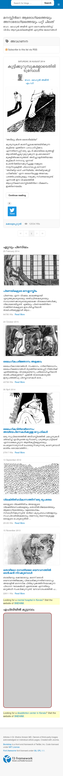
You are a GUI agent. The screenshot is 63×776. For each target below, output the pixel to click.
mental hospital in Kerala (29, 599)
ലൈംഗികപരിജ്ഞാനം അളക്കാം (22, 361)
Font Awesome (9, 750)
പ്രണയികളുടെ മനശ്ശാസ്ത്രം (20, 291)
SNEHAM (19, 603)
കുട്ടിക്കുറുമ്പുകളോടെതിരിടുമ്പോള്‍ (32, 68)
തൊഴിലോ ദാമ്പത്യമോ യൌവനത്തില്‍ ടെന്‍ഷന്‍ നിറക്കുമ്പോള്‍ (27, 571)
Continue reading (17, 195)
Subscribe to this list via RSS (22, 49)
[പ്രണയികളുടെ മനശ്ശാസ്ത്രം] (31, 270)
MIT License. (14, 747)
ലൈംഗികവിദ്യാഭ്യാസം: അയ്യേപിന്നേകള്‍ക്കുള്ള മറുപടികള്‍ (25, 430)
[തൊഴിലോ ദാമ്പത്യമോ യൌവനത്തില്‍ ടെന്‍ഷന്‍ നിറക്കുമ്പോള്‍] (31, 549)
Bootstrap (7, 744)
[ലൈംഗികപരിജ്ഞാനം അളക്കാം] (31, 341)
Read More (20, 314)
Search (47, 2)
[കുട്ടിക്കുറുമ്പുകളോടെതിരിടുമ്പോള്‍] (31, 111)
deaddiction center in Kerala (31, 712)
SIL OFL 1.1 (39, 750)
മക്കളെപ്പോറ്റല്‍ (13, 223)
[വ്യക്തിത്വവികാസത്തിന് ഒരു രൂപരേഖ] (31, 479)
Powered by (18, 759)
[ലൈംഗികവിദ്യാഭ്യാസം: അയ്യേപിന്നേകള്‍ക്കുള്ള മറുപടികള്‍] (31, 408)
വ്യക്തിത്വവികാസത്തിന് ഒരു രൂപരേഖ (27, 499)
